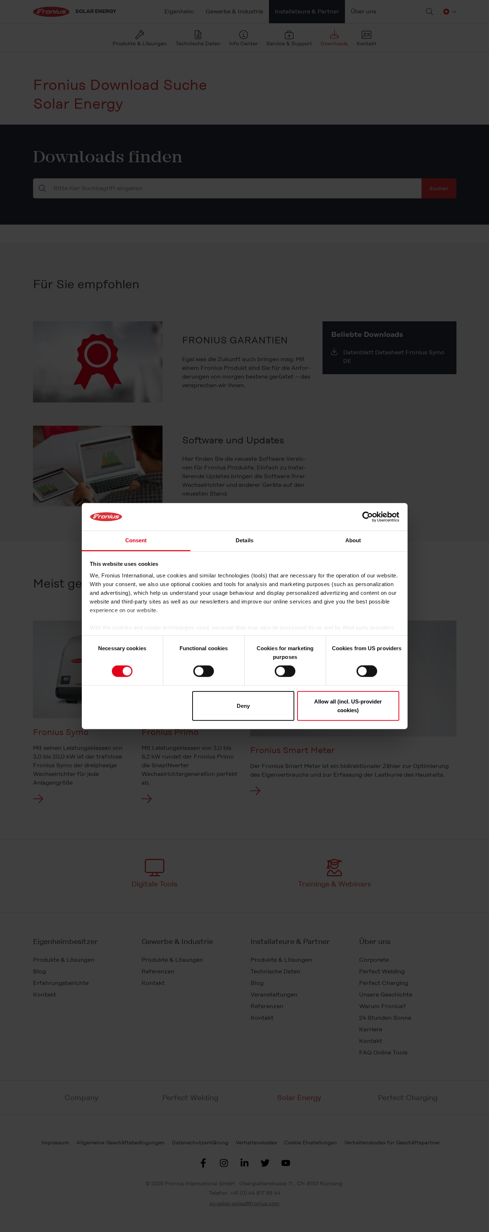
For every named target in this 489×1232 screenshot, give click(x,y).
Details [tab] (244, 540)
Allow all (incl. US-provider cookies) (348, 705)
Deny (243, 705)
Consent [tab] (136, 540)
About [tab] (353, 540)
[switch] (203, 671)
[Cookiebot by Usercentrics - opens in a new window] (367, 516)
